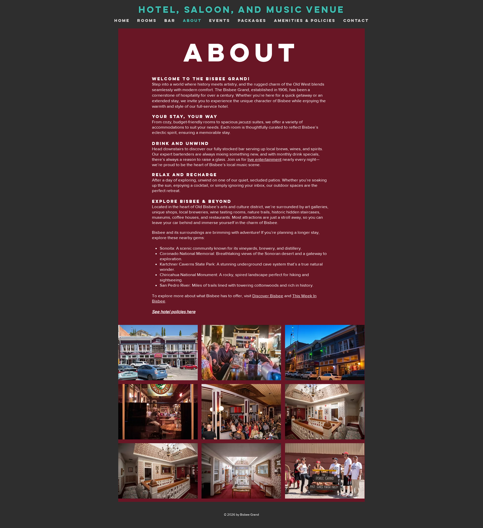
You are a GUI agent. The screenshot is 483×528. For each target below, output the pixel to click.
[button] (158, 352)
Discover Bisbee (267, 295)
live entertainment (264, 159)
